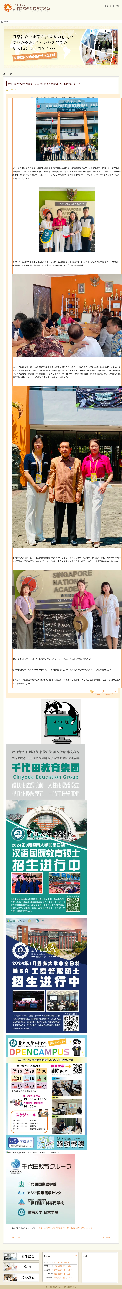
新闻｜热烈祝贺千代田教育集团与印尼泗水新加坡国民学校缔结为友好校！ (66, 1228)
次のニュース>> (106, 1237)
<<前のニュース (16, 1237)
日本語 (109, 6)
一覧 (75, 1255)
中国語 (116, 6)
